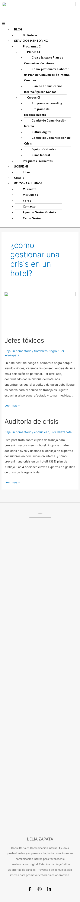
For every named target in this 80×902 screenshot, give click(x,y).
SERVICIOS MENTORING (31, 41)
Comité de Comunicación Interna (45, 123)
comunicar (41, 432)
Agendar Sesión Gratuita (40, 212)
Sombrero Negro (45, 351)
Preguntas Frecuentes (38, 161)
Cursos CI (33, 97)
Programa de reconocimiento (36, 111)
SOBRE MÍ (21, 166)
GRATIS (19, 178)
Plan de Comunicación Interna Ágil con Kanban (43, 88)
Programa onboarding (47, 103)
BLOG (18, 29)
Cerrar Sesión (32, 218)
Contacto (29, 206)
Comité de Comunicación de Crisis (47, 140)
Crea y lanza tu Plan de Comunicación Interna (43, 60)
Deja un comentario (17, 351)
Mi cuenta (29, 189)
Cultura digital (41, 132)
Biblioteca (30, 35)
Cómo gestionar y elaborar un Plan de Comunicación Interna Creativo (47, 74)
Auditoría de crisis (31, 421)
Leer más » (12, 405)
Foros (27, 201)
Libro (26, 172)
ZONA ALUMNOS (30, 183)
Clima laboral (41, 155)
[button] (40, 24)
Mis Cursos (30, 195)
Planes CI (33, 52)
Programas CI (32, 46)
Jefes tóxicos (24, 340)
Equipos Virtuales (44, 149)
